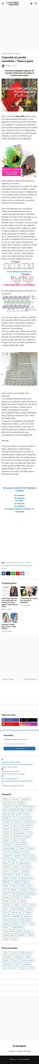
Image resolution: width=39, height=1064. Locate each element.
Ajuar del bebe (8, 803)
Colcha (15, 841)
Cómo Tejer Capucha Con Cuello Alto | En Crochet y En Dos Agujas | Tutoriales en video (10, 602)
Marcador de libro (27, 878)
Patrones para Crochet (10, 772)
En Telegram (19, 498)
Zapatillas (21, 935)
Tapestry (6, 924)
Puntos (14, 901)
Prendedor (16, 897)
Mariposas (6, 882)
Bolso (20, 814)
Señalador (16, 916)
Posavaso (6, 897)
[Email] (22, 573)
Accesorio (14, 799)
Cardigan (26, 829)
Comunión (6, 844)
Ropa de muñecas (18, 909)
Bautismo (14, 810)
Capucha (17, 53)
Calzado (17, 822)
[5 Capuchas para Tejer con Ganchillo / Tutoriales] (28, 591)
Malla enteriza (8, 875)
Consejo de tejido (9, 848)
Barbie (5, 810)
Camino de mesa (29, 822)
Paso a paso (6, 565)
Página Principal (7, 53)
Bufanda (6, 818)
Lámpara (15, 871)
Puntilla (5, 901)
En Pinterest (19, 504)
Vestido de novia (8, 931)
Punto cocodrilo (16, 565)
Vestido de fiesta (17, 927)
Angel (16, 807)
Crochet (15, 562)
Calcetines (6, 822)
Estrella (16, 856)
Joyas (13, 863)
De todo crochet (23, 1059)
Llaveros (6, 871)
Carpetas (6, 833)
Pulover (26, 897)
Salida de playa (16, 912)
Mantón (14, 878)
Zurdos (5, 939)
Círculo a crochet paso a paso (13, 774)
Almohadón (21, 803)
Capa (15, 825)
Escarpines (7, 856)
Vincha (20, 931)
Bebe (23, 810)
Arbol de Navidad (28, 807)
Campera (6, 825)
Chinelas (6, 841)
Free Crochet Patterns (10, 779)
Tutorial (4, 568)
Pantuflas (23, 890)
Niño (29, 886)
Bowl (27, 814)
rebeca (14, 939)
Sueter (15, 920)
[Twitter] (8, 573)
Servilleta (6, 916)
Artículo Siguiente (30, 679)
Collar (23, 841)
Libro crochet (26, 867)
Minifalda (17, 882)
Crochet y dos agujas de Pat (12, 786)
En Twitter (19, 501)
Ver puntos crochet (12, 488)
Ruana (30, 909)
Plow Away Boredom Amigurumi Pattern (17, 781)
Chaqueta (26, 837)
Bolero (13, 814)
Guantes (22, 859)
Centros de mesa (19, 833)
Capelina (6, 829)
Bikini (30, 810)
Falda (25, 856)
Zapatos (31, 935)
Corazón (21, 848)
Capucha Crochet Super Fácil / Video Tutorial (9, 627)
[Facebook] (4, 573)
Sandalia (28, 912)
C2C (13, 818)
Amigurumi (7, 807)
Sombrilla (27, 916)
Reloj (24, 905)
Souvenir (6, 920)
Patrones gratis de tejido (11, 762)
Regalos (16, 905)
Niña (23, 886)
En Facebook (19, 495)
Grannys (13, 859)
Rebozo (22, 901)
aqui (34, 217)
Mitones (26, 882)
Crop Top (6, 852)
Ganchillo (28, 562)
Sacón (5, 912)
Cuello (21, 562)
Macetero (25, 871)
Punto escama (27, 565)
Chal (29, 833)
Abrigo (5, 799)
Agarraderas (26, 799)
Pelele (32, 890)
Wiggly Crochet (8, 935)
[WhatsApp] (13, 573)
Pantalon (14, 890)
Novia (5, 890)
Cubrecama (17, 852)
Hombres (32, 859)
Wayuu (28, 931)
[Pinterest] (18, 573)
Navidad (15, 886)
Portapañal (31, 893)
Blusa (5, 814)
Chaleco (6, 837)
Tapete (15, 924)
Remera (32, 905)
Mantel (26, 875)
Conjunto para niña (20, 844)
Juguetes (6, 867)
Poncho (5, 893)
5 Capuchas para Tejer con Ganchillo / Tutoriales (28, 600)
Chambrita (16, 837)
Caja (28, 818)
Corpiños (31, 848)
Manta (18, 875)
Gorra (32, 856)
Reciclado (6, 905)
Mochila (5, 886)
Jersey (5, 863)
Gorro (5, 859)
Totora (23, 924)
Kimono (15, 867)
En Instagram (19, 506)
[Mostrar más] (27, 573)
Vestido (5, 927)
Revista (5, 909)
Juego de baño (24, 863)
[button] (3, 3)
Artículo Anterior (8, 679)
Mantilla (6, 878)
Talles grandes (26, 920)
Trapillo (31, 924)
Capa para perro (26, 825)
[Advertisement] (19, 29)
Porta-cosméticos (18, 893)
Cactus (21, 818)
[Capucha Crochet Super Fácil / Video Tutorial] (10, 618)
